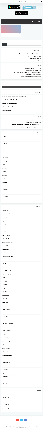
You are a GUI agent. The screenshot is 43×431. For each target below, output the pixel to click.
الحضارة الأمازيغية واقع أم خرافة (35, 58)
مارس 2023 (5, 175)
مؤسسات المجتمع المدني (7, 355)
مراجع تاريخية (5, 366)
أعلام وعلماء (5, 217)
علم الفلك (5, 313)
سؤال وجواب (5, 302)
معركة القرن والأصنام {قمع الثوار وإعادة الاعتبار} (29, 76)
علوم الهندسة (5, 352)
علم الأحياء (5, 306)
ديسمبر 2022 (5, 186)
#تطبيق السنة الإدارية (37, 60)
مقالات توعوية (5, 376)
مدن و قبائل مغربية (6, 362)
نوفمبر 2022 (5, 189)
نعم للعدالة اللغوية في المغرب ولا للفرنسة (27, 426)
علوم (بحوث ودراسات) (7, 330)
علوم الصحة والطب (6, 348)
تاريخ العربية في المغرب (7, 274)
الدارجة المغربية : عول (30, 74)
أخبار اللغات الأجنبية (6, 210)
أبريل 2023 (5, 171)
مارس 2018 (5, 200)
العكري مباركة (38, 70)
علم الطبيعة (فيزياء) (6, 309)
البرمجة (4, 228)
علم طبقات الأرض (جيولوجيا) (8, 323)
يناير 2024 (5, 143)
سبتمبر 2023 (5, 154)
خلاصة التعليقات (6, 404)
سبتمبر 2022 (5, 196)
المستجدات (5, 260)
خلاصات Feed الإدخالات (7, 401)
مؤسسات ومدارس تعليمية (8, 359)
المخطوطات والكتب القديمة (8, 256)
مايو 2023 (5, 168)
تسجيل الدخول (6, 397)
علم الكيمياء (5, 316)
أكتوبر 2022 (5, 193)
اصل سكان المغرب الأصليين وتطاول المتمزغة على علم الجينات (22, 72)
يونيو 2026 (5, 136)
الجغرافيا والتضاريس (6, 235)
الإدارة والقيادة (5, 224)
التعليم (4, 231)
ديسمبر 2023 (5, 147)
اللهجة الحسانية (6, 253)
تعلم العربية (5, 284)
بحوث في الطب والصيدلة (7, 267)
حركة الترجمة (5, 291)
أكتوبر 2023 (5, 150)
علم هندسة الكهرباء (6, 327)
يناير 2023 (5, 182)
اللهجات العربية (6, 249)
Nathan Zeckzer (38, 72)
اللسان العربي (5, 246)
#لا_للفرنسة (6, 426)
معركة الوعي (5, 373)
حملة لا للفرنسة (6, 295)
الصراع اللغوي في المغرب (7, 242)
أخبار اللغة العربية (6, 214)
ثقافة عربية (5, 288)
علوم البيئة (5, 334)
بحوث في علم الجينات (7, 270)
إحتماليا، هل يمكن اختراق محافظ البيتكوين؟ (33, 55)
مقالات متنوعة (5, 380)
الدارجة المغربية (6, 238)
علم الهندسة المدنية (7, 320)
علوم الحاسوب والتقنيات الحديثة (9, 341)
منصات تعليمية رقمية (7, 383)
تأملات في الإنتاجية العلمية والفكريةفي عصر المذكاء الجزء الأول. (30, 53)
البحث (40, 42)
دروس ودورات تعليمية (7, 299)
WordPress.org (6, 408)
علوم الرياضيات (5, 344)
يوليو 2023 (5, 161)
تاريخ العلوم (5, 277)
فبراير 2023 (5, 179)
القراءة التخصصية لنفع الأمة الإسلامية (34, 56)
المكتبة (4, 263)
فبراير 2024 (5, 140)
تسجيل (4, 394)
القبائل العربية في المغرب (29, 68)
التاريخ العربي (38, 68)
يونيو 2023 (5, 164)
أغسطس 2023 (5, 157)
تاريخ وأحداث (5, 281)
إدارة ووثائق (5, 221)
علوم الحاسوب (5, 337)
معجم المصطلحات (6, 369)
